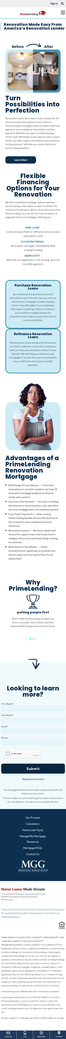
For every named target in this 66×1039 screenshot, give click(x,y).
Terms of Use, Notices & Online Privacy (19, 909)
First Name (7, 703)
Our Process (32, 817)
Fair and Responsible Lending (14, 913)
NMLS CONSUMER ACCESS (35, 894)
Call (24, 1036)
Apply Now (42, 1036)
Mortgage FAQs (32, 848)
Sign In (54, 3)
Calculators (32, 823)
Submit (33, 768)
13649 (10, 899)
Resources (33, 841)
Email (4, 726)
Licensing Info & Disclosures (51, 909)
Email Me (8, 1036)
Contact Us (32, 854)
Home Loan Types (32, 830)
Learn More (20, 160)
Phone (4, 737)
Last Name (7, 715)
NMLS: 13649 (20, 1001)
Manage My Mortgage (33, 836)
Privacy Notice (36, 913)
